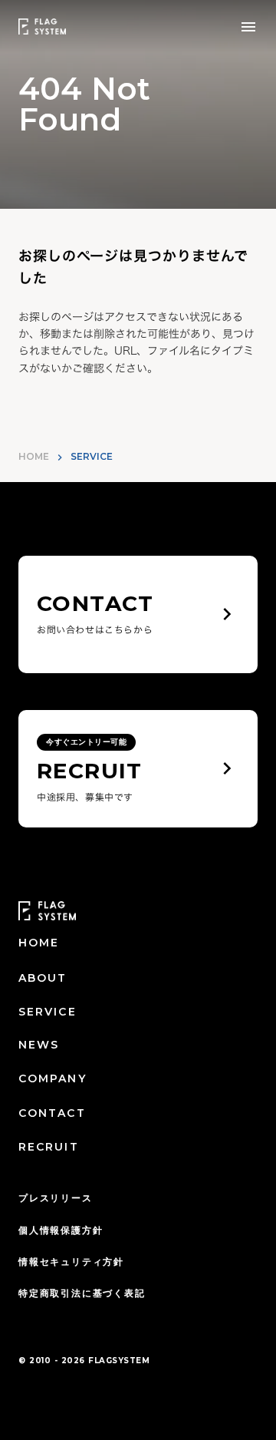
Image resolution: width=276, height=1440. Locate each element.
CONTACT (52, 1113)
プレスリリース (55, 1198)
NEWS (38, 1045)
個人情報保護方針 (60, 1230)
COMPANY (52, 1078)
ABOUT (42, 978)
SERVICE (47, 1012)
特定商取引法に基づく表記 (82, 1293)
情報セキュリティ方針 (71, 1261)
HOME (33, 456)
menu (248, 27)
